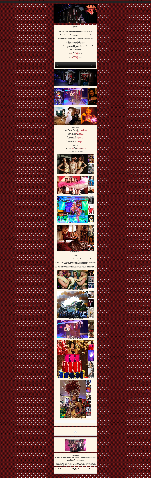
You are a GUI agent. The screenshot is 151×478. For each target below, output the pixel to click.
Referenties (136, 1)
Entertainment (122, 1)
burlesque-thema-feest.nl (78, 139)
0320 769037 (76, 52)
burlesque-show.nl (81, 134)
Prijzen (132, 1)
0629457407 (72, 57)
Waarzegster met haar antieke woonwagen (7, 1)
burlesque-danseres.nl (84, 130)
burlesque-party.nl (78, 131)
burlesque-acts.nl (80, 141)
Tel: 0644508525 (116, 1)
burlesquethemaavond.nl (80, 138)
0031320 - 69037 (67, 150)
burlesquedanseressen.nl (78, 135)
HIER (76, 469)
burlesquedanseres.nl (79, 137)
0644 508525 (77, 53)
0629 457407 (72, 53)
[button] (60, 421)
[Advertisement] (75, 476)
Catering (127, 1)
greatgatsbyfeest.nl (82, 140)
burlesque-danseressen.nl (79, 133)
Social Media (75, 428)
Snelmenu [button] (148, 1)
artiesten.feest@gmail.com (76, 54)
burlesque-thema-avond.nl (80, 136)
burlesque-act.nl (81, 129)
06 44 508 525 (84, 148)
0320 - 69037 (73, 148)
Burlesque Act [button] (142, 1)
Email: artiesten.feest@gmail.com (107, 1)
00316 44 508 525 (79, 150)
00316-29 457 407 (74, 150)
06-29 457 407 (79, 148)
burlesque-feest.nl (79, 132)
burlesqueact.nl (81, 142)
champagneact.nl (78, 128)
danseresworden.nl (81, 143)
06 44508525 (77, 57)
